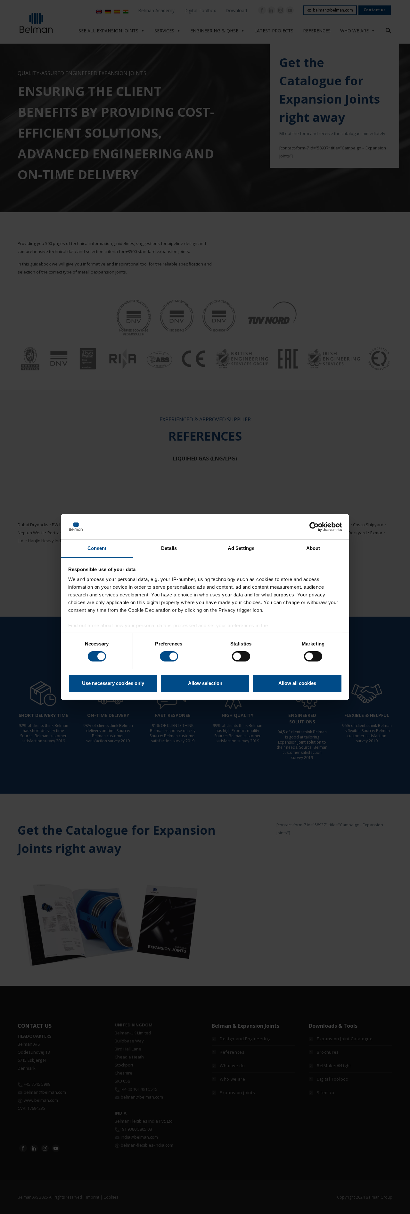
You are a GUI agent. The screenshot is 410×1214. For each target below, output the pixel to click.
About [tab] (313, 548)
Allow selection (205, 683)
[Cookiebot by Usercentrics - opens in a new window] (314, 526)
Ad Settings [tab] (241, 548)
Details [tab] (169, 548)
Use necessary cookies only (113, 683)
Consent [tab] (97, 548)
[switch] (169, 656)
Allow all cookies (297, 683)
